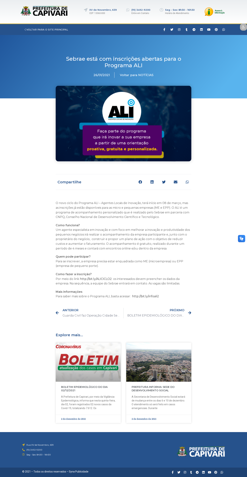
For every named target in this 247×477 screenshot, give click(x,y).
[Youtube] (209, 29)
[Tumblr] (186, 29)
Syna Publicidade (78, 471)
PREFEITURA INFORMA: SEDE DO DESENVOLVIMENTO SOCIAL (153, 388)
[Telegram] (194, 29)
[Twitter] (172, 29)
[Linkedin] (201, 29)
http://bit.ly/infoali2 (145, 296)
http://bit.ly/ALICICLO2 (96, 279)
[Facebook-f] (164, 29)
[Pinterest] (216, 29)
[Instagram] (179, 29)
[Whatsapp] (224, 29)
